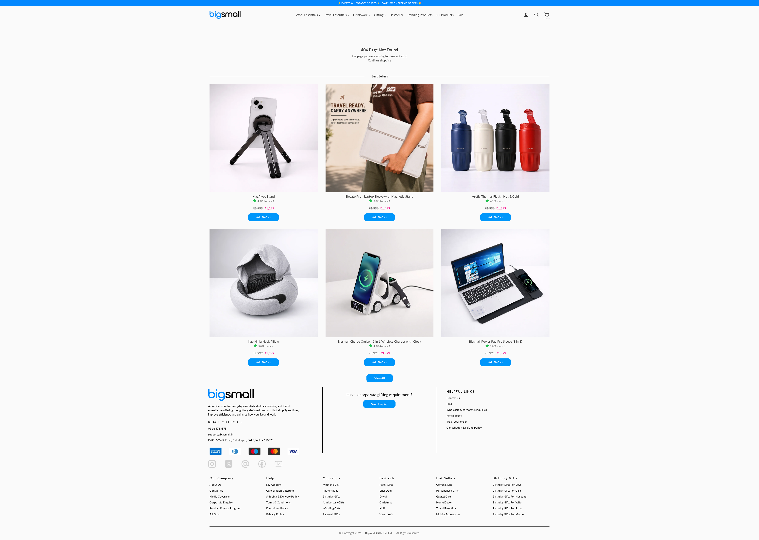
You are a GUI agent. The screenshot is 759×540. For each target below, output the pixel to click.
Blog (449, 403)
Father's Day (330, 490)
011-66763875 (217, 428)
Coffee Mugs (444, 484)
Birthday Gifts (331, 496)
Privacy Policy (275, 514)
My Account (454, 415)
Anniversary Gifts (333, 502)
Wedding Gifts (331, 508)
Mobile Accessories (448, 514)
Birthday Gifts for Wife (507, 502)
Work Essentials (307, 15)
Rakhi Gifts (386, 484)
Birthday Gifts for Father (508, 508)
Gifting (379, 15)
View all (379, 378)
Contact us (453, 398)
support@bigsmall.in (220, 434)
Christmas (386, 502)
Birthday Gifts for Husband (510, 496)
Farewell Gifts (331, 514)
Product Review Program (225, 508)
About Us (215, 484)
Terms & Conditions (278, 502)
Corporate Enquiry (221, 502)
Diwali (384, 496)
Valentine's (386, 514)
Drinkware (360, 15)
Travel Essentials (335, 15)
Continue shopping (379, 60)
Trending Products (419, 15)
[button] (255, 201)
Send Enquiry (379, 404)
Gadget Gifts (443, 496)
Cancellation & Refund (280, 490)
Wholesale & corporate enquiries (467, 409)
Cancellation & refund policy (464, 427)
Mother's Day (331, 484)
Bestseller (396, 15)
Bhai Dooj (386, 490)
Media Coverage (219, 496)
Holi (382, 508)
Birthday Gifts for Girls (507, 490)
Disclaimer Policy (277, 508)
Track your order (457, 421)
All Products (445, 15)
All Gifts (215, 514)
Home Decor (444, 502)
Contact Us (216, 490)
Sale (460, 15)
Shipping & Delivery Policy (282, 496)
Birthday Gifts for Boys (507, 484)
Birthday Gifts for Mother (509, 514)
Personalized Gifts (447, 490)
